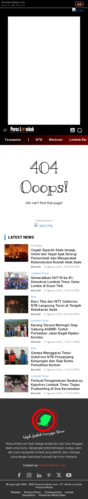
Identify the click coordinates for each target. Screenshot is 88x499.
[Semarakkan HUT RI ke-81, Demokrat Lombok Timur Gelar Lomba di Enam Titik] (16, 281)
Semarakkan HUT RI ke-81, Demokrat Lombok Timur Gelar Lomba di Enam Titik (55, 282)
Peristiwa (36, 245)
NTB (33, 297)
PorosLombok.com (52, 465)
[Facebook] (19, 475)
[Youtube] (68, 475)
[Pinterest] (49, 475)
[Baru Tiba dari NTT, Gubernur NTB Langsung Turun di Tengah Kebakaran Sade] (16, 304)
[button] (79, 130)
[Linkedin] (39, 475)
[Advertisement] (44, 70)
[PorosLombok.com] (22, 129)
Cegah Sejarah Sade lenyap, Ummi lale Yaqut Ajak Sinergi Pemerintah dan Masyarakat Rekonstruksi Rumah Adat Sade (56, 256)
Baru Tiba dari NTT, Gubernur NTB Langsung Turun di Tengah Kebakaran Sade (56, 305)
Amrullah (36, 266)
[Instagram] (29, 475)
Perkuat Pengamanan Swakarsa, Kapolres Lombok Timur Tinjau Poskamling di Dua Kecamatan (57, 385)
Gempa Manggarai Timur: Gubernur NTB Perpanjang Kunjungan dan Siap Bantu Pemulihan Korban (52, 359)
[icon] (72, 131)
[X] (59, 475)
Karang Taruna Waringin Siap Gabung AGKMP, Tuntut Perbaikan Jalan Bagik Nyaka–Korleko (55, 331)
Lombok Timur (40, 273)
